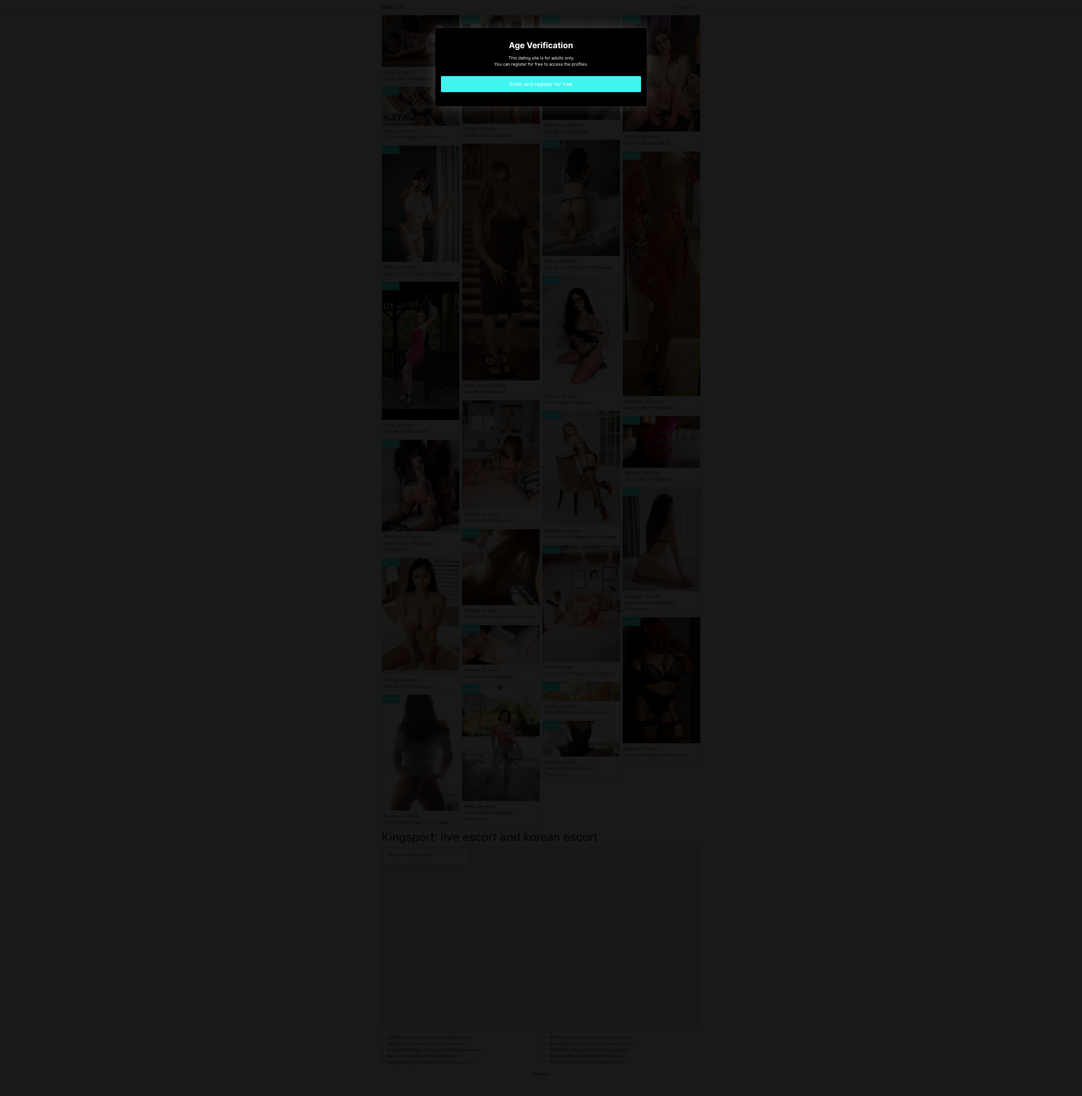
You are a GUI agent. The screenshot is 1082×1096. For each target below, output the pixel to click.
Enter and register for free (541, 84)
